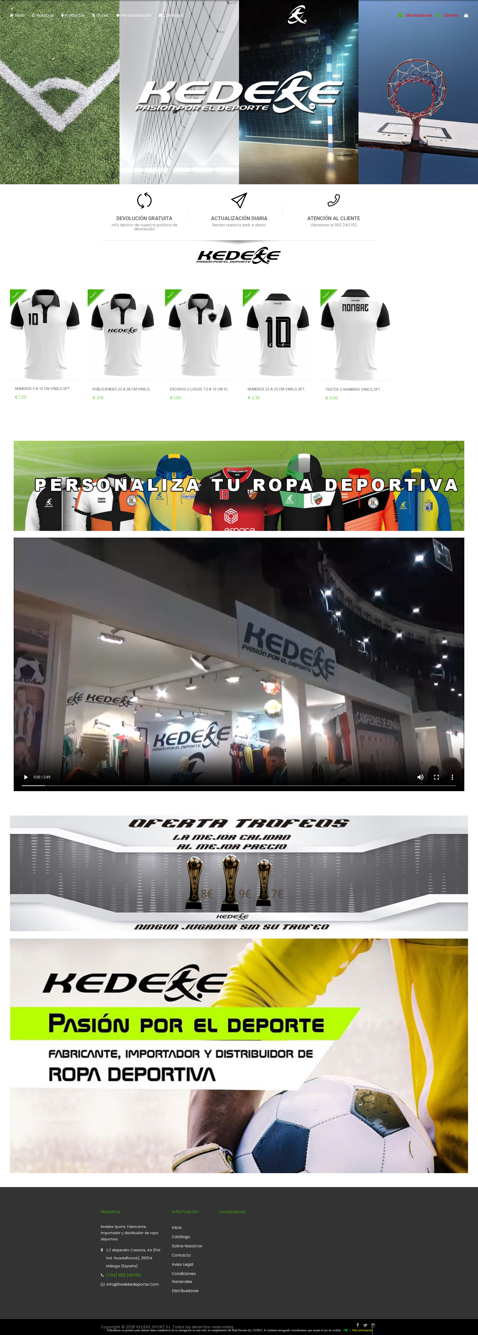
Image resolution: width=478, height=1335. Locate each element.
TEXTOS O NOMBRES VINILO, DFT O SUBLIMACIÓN (355, 389)
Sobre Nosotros (187, 1246)
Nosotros (45, 15)
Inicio (20, 15)
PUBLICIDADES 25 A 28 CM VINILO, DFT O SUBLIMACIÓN (123, 389)
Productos (74, 15)
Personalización (136, 15)
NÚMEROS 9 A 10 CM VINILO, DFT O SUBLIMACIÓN (45, 388)
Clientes (450, 15)
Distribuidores (418, 15)
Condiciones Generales (184, 1277)
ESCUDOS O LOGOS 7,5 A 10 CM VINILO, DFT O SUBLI (200, 389)
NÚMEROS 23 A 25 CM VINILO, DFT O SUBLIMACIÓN (278, 389)
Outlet (102, 15)
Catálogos (172, 15)
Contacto (181, 1255)
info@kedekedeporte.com (132, 1284)
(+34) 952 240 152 (123, 1275)
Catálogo (181, 1237)
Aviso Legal (182, 1264)
